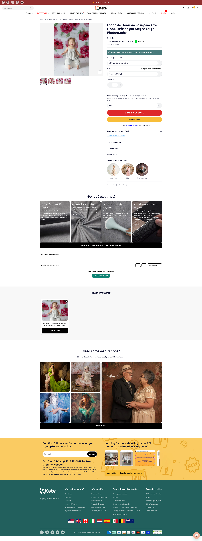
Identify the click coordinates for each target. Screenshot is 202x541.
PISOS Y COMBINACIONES (96, 13)
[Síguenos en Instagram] (7, 2)
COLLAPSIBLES (116, 13)
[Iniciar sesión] (188, 8)
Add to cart (55, 330)
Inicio (41, 19)
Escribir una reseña (101, 276)
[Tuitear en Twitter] (123, 185)
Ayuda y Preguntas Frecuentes (75, 507)
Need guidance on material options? (151, 68)
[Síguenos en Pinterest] (17, 2)
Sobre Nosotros (96, 494)
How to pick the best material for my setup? (101, 245)
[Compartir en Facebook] (116, 185)
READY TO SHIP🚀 (77, 13)
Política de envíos (96, 501)
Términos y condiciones (98, 511)
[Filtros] (144, 265)
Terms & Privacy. (76, 474)
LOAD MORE (101, 426)
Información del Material (99, 497)
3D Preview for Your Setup (116, 136)
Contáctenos (69, 494)
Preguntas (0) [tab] (54, 265)
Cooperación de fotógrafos (121, 504)
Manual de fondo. (151, 511)
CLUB (173, 13)
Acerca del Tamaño (71, 504)
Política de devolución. (98, 504)
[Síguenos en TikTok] (12, 2)
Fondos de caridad (119, 501)
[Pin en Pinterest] (119, 185)
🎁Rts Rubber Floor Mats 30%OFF (101, 2)
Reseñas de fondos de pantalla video (125, 507)
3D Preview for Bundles (153, 494)
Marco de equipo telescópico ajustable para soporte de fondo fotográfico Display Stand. (133, 100)
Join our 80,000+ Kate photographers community (124, 473)
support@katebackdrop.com (49, 499)
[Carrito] (193, 8)
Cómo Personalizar (152, 504)
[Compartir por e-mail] (126, 185)
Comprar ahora (135, 119)
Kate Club (68, 501)
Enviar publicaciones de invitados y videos (126, 511)
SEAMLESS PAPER (58, 13)
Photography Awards (120, 494)
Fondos (28, 13)
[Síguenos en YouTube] (22, 2)
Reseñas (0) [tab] (45, 265)
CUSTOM (152, 13)
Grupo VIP (68, 497)
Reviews (148, 497)
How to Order (150, 507)
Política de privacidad (98, 507)
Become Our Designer (120, 514)
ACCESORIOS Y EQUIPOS (135, 13)
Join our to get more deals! (134, 125)
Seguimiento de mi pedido (73, 511)
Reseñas (115, 497)
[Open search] (138, 265)
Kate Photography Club (153, 501)
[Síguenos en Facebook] (3, 2)
